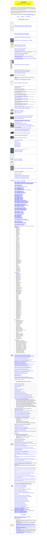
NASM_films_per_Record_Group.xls (19, 425)
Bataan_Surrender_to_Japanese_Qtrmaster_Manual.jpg (21, 53)
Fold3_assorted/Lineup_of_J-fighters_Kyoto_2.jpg (20, 204)
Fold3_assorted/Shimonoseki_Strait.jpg (19, 214)
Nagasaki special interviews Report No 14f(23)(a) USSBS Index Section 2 (23, 474)
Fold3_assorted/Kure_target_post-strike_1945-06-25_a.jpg (21, 201)
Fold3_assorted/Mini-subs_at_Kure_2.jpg (19, 206)
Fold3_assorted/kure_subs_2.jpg (18, 195)
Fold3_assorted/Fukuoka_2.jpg (18, 185)
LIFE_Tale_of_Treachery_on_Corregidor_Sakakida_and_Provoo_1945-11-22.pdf (24, 492)
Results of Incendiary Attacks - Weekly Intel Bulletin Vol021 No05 (22, 371)
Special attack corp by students (18, 374)
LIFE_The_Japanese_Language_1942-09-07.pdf (20, 485)
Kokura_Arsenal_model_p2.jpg (18, 221)
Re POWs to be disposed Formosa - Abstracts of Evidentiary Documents (22, 369)
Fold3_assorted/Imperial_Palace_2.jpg (19, 191)
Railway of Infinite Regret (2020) (20, 530)
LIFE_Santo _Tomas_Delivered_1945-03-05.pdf (20, 506)
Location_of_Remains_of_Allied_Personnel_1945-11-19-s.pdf (22, 414)
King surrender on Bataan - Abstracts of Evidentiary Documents (22, 363)
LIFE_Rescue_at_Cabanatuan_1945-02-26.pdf (20, 490)
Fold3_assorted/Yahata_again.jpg (18, 217)
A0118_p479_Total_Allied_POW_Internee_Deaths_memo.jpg (22, 34)
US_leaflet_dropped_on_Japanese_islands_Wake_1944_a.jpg (22, 175)
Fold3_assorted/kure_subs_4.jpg (18, 196)
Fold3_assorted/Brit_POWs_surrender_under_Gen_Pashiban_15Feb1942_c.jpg (24, 183)
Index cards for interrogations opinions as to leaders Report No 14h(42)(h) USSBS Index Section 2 (25, 468)
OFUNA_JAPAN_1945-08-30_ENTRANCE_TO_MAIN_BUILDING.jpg (23, 124)
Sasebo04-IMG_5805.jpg (17, 146)
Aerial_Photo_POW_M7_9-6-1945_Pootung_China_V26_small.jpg (22, 37)
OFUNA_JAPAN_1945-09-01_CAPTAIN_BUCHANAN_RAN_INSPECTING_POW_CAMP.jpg (23, 127)
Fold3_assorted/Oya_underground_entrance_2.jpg (20, 209)
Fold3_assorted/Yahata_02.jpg (18, 215)
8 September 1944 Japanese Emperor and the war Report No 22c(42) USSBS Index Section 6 (25, 478)
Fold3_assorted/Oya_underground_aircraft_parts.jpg (21, 208)
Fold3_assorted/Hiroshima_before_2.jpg (19, 189)
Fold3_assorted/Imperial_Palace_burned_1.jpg (20, 192)
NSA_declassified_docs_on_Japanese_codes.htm (20, 429)
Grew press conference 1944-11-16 (18, 449)
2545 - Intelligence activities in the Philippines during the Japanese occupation (23, 483)
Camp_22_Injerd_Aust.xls (18, 386)
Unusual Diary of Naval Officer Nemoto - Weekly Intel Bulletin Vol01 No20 (23, 461)
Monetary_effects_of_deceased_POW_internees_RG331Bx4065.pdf (22, 424)
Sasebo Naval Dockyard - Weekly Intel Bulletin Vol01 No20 (21, 373)
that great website (23, 180)
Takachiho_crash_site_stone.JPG (18, 151)
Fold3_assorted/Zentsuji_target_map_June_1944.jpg (21, 219)
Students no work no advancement (18, 375)
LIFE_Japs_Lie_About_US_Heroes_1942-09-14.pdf (21, 486)
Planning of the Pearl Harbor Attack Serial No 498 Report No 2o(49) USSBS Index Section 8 (25, 481)
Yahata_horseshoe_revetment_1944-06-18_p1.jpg (20, 222)
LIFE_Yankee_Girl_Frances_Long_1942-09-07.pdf (21, 497)
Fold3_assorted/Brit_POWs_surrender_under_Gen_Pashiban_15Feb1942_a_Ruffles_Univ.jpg (26, 182)
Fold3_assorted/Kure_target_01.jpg (19, 197)
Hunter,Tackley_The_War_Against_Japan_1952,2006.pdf (21, 394)
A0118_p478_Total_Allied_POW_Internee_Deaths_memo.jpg (22, 33)
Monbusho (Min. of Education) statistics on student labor (21, 364)
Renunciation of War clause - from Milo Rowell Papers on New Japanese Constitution (24, 370)
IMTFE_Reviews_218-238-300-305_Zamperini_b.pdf (21, 511)
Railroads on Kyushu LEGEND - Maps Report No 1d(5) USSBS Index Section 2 (23, 367)
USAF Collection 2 (17, 272)
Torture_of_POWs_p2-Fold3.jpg (18, 160)
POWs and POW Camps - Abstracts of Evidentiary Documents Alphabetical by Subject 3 (24, 458)
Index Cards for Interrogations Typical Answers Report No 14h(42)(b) (22, 462)
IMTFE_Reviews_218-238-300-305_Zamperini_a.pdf (21, 510)
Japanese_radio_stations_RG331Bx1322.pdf (20, 439)
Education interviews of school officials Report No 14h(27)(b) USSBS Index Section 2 (24, 475)
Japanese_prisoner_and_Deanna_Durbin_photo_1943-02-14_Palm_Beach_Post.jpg (24, 77)
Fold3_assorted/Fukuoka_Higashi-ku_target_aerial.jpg (21, 186)
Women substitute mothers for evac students (19, 379)
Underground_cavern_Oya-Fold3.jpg (19, 171)
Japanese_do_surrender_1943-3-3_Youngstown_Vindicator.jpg (22, 71)
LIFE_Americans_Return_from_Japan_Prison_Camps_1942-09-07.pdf (23, 496)
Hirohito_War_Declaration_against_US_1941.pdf (20, 393)
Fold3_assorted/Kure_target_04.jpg (19, 199)
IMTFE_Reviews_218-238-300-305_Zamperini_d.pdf (21, 512)
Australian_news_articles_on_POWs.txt (19, 383)
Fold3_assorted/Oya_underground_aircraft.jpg (20, 207)
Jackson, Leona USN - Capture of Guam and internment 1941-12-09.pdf (25, 106)
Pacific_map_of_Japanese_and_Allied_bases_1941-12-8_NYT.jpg (22, 129)
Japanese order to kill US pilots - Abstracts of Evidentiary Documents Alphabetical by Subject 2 (25, 361)
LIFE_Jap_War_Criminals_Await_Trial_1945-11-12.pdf (21, 491)
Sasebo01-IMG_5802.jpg (17, 142)
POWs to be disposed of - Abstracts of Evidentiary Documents (21, 365)
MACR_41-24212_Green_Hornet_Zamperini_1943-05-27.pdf (22, 507)
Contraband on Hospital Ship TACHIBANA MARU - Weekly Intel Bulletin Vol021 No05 (24, 356)
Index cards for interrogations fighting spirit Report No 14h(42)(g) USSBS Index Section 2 (24, 471)
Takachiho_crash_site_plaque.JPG (19, 150)
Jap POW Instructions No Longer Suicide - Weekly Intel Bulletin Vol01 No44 (23, 360)
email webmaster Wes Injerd (24, 11)
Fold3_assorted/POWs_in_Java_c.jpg (19, 212)
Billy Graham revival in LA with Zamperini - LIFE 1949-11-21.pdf (22, 509)
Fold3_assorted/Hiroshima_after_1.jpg (19, 187)
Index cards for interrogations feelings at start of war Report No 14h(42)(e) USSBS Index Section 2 (25, 467)
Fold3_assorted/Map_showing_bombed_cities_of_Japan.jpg (22, 205)
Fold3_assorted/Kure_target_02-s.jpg (19, 198)
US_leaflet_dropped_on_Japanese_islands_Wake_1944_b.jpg (22, 176)
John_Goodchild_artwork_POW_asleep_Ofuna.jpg (21, 123)
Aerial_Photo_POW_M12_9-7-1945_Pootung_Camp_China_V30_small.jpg (23, 40)
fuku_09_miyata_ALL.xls (18, 390)
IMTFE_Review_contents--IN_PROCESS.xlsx (20, 517)
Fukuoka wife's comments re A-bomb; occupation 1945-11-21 (21, 358)
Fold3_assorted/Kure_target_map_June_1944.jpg (20, 200)
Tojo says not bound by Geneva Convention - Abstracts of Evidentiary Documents (24, 377)
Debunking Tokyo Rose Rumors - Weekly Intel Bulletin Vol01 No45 (22, 357)
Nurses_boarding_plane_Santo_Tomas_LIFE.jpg (20, 91)
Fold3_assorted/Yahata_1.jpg (18, 216)
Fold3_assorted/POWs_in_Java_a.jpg (19, 211)
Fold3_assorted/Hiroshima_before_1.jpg (19, 188)
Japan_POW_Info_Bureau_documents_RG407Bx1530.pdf (21, 398)
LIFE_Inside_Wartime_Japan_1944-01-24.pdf (20, 503)
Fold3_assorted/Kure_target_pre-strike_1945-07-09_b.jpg (21, 202)
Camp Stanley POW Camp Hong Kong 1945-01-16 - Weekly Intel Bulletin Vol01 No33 (24, 355)
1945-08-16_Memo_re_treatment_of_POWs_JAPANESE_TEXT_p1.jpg (23, 25)
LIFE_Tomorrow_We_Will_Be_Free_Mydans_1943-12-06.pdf (22, 501)
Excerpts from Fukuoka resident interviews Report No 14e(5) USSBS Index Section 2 (24, 447)
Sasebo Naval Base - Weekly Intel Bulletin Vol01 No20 (21, 372)
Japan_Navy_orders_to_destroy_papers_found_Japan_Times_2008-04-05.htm (24, 397)
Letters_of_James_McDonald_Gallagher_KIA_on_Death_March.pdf (23, 413)
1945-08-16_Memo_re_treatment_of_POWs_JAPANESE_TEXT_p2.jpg (23, 26)
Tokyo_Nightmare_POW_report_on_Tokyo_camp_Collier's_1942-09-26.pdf (23, 442)
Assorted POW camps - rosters (18, 51)
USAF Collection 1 (17, 227)
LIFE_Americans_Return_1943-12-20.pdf (19, 502)
